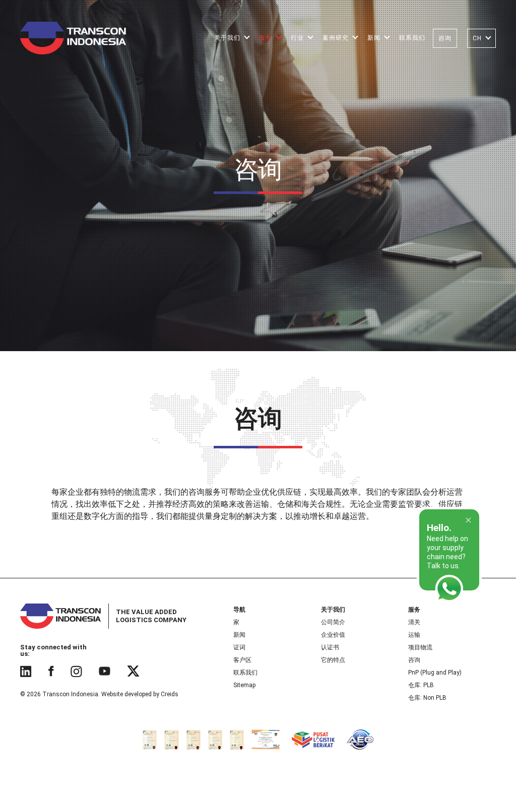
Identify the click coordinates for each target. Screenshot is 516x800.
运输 (414, 634)
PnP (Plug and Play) (435, 672)
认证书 (330, 647)
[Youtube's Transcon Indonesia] (104, 671)
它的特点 (333, 659)
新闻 (239, 634)
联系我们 (245, 672)
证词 (239, 647)
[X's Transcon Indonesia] (133, 671)
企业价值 (333, 634)
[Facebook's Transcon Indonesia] (50, 671)
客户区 (242, 659)
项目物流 (420, 647)
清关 (414, 622)
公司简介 (333, 622)
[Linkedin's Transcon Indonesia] (25, 671)
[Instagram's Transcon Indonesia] (76, 671)
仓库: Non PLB (427, 697)
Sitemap (244, 685)
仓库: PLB (421, 685)
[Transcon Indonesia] (73, 38)
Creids (169, 694)
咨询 (414, 659)
